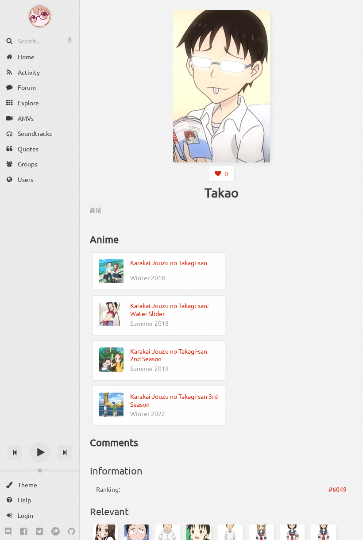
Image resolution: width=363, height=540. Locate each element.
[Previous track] (15, 452)
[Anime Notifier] (40, 16)
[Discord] (8, 531)
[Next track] (65, 452)
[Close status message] (350, 533)
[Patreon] (55, 531)
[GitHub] (71, 531)
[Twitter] (39, 531)
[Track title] (39, 437)
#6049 (337, 489)
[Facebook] (23, 531)
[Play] (39, 452)
